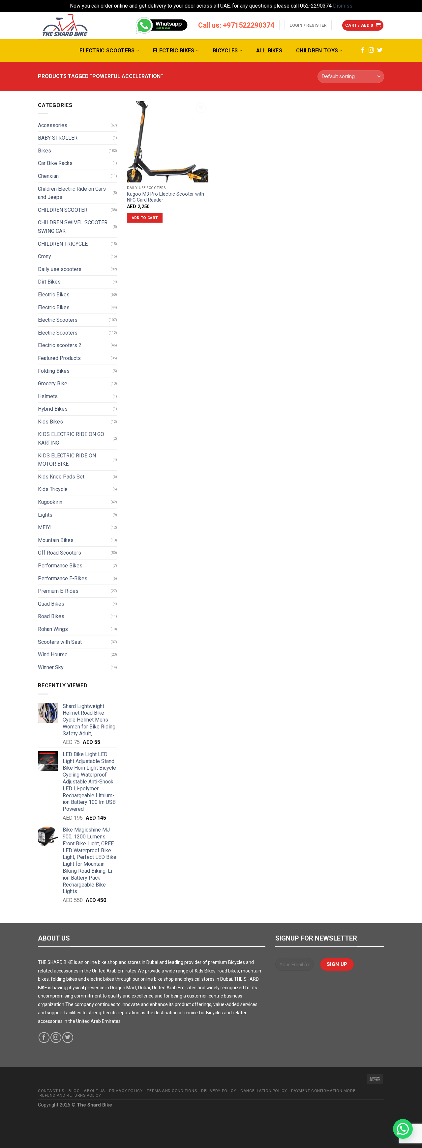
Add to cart (145, 217)
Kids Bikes (50, 422)
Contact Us (51, 1090)
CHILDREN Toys (317, 50)
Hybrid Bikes (53, 409)
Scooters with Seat (60, 642)
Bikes (44, 151)
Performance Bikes (60, 565)
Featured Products (59, 358)
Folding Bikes (54, 371)
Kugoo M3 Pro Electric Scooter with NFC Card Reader (165, 197)
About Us (94, 1090)
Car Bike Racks (55, 163)
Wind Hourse (53, 654)
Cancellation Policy (263, 1090)
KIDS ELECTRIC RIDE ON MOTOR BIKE (67, 459)
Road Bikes (51, 616)
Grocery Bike (52, 383)
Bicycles (225, 50)
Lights (45, 515)
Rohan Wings (53, 629)
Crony (44, 256)
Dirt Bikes (49, 282)
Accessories (52, 125)
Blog (74, 1090)
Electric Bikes (173, 50)
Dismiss (342, 6)
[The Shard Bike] (65, 25)
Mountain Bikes (56, 540)
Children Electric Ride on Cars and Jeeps (72, 193)
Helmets (48, 396)
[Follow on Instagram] (371, 50)
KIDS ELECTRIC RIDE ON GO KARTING (71, 438)
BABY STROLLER (57, 138)
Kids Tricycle (53, 489)
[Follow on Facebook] (362, 50)
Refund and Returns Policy (70, 1095)
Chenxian (48, 176)
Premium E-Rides (58, 591)
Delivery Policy (218, 1090)
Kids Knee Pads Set (61, 477)
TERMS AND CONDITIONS (172, 1090)
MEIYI (45, 527)
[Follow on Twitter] (379, 50)
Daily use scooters (59, 269)
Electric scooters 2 (59, 345)
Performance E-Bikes (62, 578)
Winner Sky (51, 667)
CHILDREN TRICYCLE (63, 244)
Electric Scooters (107, 50)
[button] (403, 1129)
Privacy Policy (125, 1090)
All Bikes (269, 50)
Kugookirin (50, 502)
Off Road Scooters (59, 553)
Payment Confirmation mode (323, 1090)
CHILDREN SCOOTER (62, 210)
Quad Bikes (51, 604)
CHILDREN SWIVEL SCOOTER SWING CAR (72, 226)
